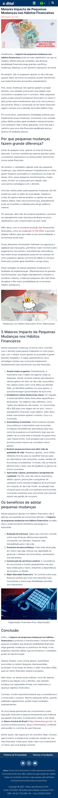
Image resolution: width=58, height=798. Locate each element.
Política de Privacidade (15, 755)
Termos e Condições (43, 755)
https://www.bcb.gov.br (40, 721)
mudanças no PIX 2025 (33, 231)
